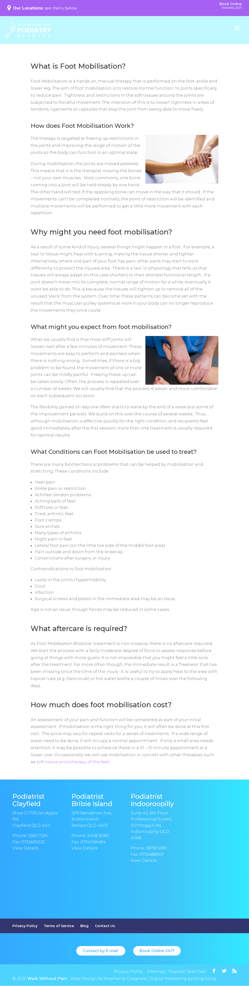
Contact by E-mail (101, 951)
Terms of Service (59, 926)
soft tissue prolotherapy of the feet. (73, 761)
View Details (25, 848)
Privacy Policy (24, 926)
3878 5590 (156, 848)
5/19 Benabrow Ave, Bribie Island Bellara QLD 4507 (91, 819)
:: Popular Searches (185, 971)
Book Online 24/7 (157, 951)
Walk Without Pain (47, 978)
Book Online (230, 5)
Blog (84, 926)
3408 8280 (98, 835)
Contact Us (105, 926)
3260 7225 (38, 835)
